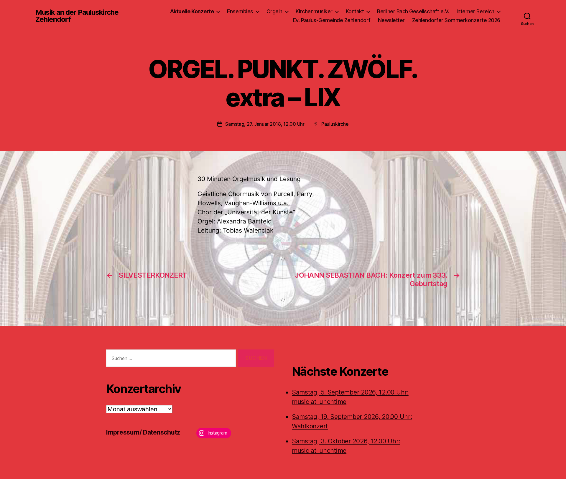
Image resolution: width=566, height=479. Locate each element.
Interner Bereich (475, 11)
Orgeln (274, 11)
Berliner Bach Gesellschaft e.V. (413, 11)
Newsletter (391, 20)
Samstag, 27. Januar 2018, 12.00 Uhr (265, 124)
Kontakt (355, 11)
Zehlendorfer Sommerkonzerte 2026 (456, 20)
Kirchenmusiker (314, 11)
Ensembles (240, 11)
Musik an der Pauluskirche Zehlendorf (77, 16)
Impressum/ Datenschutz (143, 432)
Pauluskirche (335, 124)
